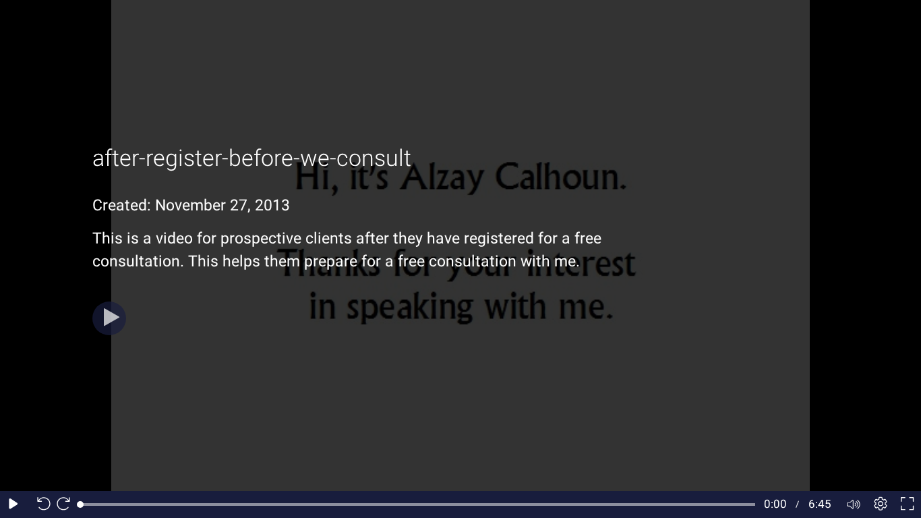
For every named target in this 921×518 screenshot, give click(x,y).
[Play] (109, 318)
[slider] (417, 504)
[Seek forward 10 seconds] (66, 504)
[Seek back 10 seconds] (40, 504)
